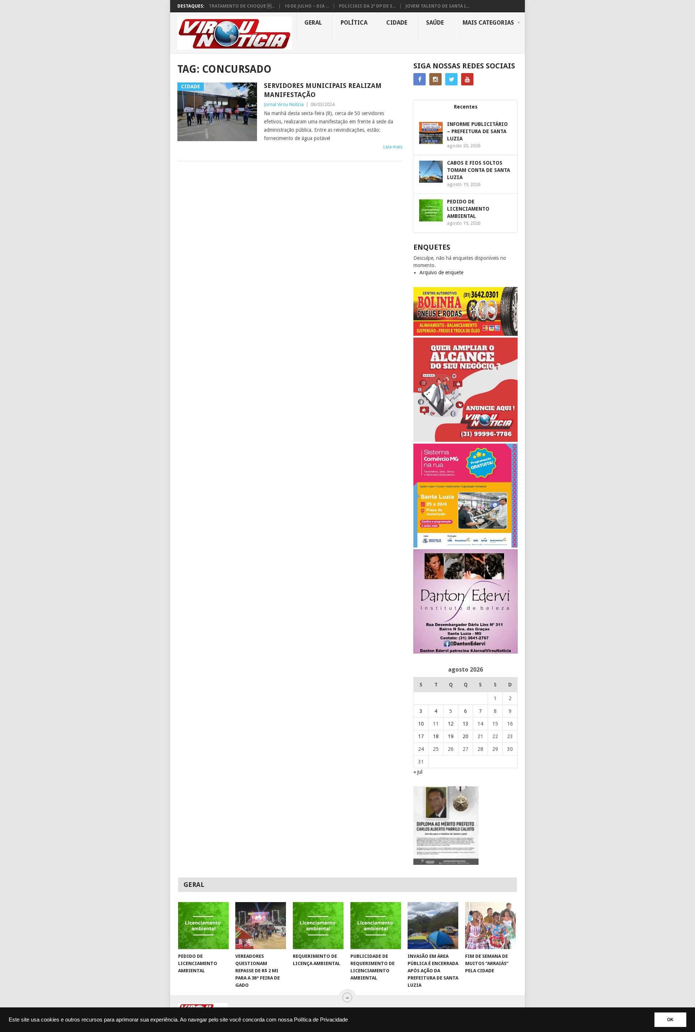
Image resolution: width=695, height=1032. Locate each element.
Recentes (465, 107)
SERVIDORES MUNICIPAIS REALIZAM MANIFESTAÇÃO (323, 90)
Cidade (396, 22)
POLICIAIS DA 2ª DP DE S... (367, 6)
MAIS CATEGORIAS (488, 22)
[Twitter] (451, 79)
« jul (417, 772)
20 (465, 736)
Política (354, 22)
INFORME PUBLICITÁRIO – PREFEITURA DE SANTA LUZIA (477, 131)
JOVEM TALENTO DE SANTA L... (437, 6)
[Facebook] (419, 79)
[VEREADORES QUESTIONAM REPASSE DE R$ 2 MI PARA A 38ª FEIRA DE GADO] (260, 925)
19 (451, 736)
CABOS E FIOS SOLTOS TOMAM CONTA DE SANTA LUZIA (478, 170)
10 (421, 724)
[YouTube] (467, 79)
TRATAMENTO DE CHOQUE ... (242, 6)
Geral (313, 22)
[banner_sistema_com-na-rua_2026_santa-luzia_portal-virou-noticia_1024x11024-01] (465, 546)
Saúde (435, 22)
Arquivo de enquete (441, 272)
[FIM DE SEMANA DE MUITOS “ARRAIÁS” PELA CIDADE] (490, 925)
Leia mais (393, 146)
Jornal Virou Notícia (284, 104)
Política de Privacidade (321, 1020)
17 (421, 736)
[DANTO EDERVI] (465, 652)
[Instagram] (435, 79)
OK (670, 1019)
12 (451, 724)
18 (436, 736)
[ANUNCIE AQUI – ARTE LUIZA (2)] (465, 440)
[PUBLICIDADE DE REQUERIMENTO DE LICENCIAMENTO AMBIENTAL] (375, 925)
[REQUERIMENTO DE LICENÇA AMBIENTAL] (318, 925)
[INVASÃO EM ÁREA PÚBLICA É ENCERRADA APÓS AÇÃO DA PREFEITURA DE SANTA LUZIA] (433, 925)
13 (465, 724)
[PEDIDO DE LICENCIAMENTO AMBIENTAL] (203, 925)
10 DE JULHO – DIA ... (307, 6)
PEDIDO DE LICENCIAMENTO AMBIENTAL (468, 209)
